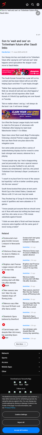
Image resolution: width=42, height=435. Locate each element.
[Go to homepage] (4, 4)
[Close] (38, 396)
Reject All (21, 422)
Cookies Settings (21, 414)
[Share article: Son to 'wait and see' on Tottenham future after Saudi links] (38, 13)
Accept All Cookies (21, 430)
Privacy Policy (10, 408)
